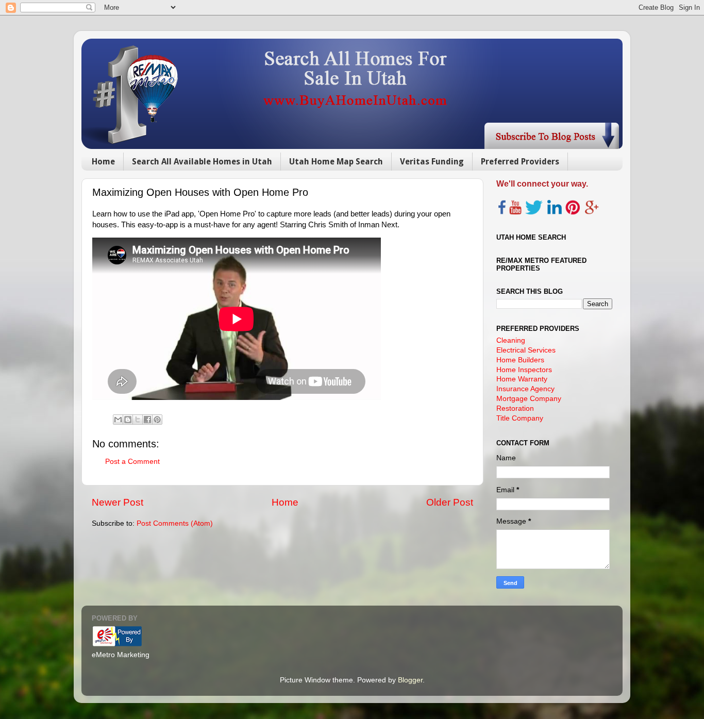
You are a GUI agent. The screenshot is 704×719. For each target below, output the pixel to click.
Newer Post (117, 502)
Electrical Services (526, 350)
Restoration (515, 408)
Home (103, 161)
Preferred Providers (520, 161)
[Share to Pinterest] (157, 419)
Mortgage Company (528, 399)
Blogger (410, 680)
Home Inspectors (524, 370)
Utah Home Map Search (336, 161)
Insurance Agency (525, 389)
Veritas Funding (432, 161)
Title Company (519, 418)
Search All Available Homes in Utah (202, 161)
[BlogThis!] (128, 419)
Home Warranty (521, 379)
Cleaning (510, 340)
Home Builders (520, 360)
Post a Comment (132, 461)
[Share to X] (137, 419)
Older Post (449, 502)
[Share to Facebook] (147, 419)
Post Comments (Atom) (175, 523)
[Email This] (118, 419)
